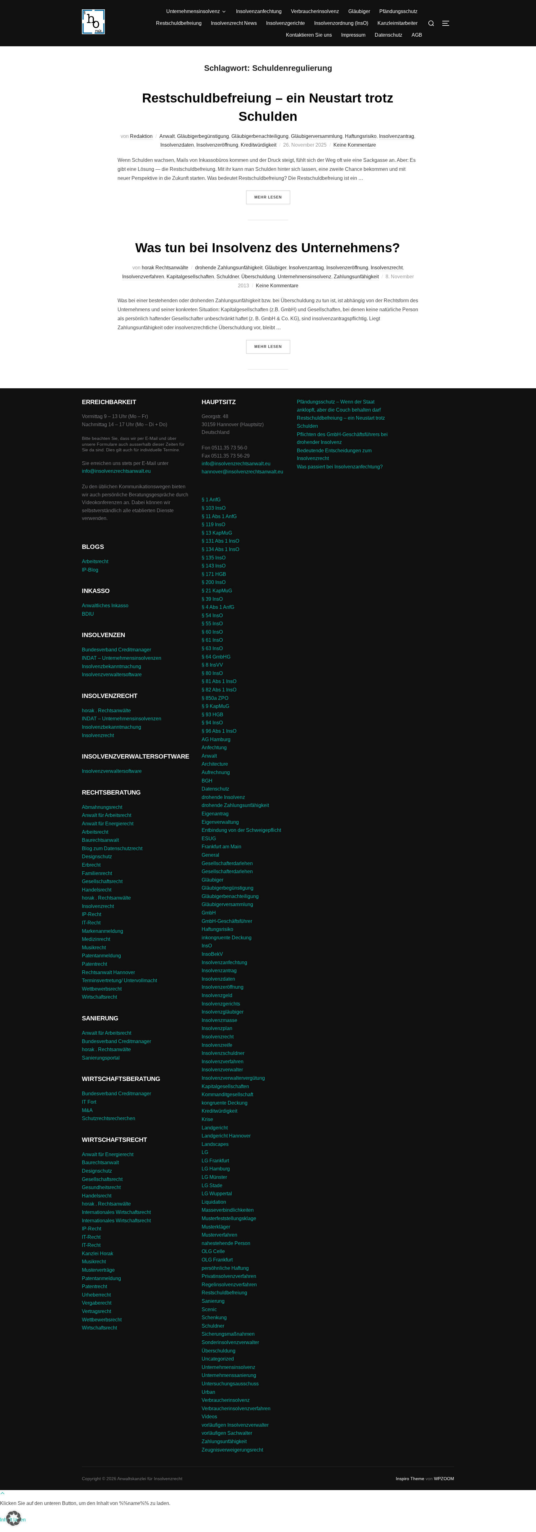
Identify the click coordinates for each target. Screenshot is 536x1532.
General (210, 855)
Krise (207, 1119)
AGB (417, 35)
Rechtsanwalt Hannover (108, 972)
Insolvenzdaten (177, 145)
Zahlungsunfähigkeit (356, 276)
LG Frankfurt (215, 1160)
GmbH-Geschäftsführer (227, 921)
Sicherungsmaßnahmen (228, 1334)
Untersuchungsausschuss (230, 1383)
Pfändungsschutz (398, 11)
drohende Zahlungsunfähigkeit (228, 267)
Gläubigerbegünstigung (203, 136)
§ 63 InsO (212, 648)
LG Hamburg (216, 1168)
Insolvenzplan (217, 1028)
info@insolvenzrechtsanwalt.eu (116, 471)
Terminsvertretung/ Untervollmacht (119, 980)
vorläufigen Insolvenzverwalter (235, 1425)
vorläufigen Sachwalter (227, 1433)
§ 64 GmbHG (216, 656)
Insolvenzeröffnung (217, 145)
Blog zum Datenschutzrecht (112, 848)
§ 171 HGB (214, 574)
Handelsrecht (96, 889)
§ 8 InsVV (212, 665)
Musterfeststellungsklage (229, 1218)
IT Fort (89, 1102)
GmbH (209, 912)
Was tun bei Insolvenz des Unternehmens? (267, 247)
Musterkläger (216, 1226)
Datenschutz (388, 35)
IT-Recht (91, 922)
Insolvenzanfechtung (259, 11)
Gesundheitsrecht (101, 1187)
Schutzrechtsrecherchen (108, 1118)
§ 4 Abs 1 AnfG (218, 607)
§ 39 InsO (212, 599)
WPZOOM (444, 1478)
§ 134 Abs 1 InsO (220, 549)
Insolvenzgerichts (221, 1003)
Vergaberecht (96, 1303)
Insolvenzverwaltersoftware (112, 674)
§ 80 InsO (212, 673)
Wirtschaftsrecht (99, 997)
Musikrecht (94, 947)
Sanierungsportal (101, 1057)
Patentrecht (94, 964)
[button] (13, 1518)
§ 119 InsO (213, 524)
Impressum (353, 35)
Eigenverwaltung (220, 822)
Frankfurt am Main (221, 846)
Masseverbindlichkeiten (228, 1210)
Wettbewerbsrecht (102, 989)
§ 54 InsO (212, 615)
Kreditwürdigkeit (258, 145)
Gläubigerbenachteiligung (259, 136)
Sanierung (213, 1301)
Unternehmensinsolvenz (193, 11)
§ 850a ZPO (215, 698)
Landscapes (215, 1144)
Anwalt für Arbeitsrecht (106, 815)
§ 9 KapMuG (215, 706)
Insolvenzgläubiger (222, 1011)
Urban (208, 1392)
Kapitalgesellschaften (190, 276)
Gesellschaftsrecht (102, 881)
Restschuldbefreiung (179, 23)
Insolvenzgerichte (285, 23)
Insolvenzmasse (219, 1020)
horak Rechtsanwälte (165, 267)
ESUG (209, 838)
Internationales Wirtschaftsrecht (116, 1212)
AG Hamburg (216, 739)
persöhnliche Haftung (225, 1268)
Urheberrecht (96, 1294)
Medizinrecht (96, 939)
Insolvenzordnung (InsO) (341, 23)
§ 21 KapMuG (217, 590)
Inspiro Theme (410, 1478)
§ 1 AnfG (211, 499)
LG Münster (214, 1177)
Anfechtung (214, 747)
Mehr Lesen (272, 197)
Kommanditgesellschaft (227, 1094)
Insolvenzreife (217, 1045)
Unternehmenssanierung (229, 1375)
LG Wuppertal (217, 1193)
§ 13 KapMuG (217, 533)
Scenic (209, 1309)
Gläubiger (359, 11)
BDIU (88, 614)
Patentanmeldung (101, 955)
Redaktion (141, 136)
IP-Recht (91, 914)
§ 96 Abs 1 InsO (219, 731)
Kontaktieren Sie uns (309, 35)
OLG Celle (213, 1251)
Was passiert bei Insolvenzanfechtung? (340, 466)
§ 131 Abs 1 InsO (220, 541)
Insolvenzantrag (396, 136)
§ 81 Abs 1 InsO (219, 681)
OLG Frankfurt (217, 1259)
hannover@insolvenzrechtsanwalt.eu (243, 471)
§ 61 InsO (212, 640)
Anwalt (167, 136)
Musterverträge (98, 1270)
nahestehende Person (226, 1243)
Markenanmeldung (102, 931)
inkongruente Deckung (227, 937)
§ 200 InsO (214, 582)
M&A (87, 1110)
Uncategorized (218, 1358)
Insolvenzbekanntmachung (111, 666)
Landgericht (215, 1127)
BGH (207, 780)
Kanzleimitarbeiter (397, 23)
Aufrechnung (216, 772)
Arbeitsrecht (95, 561)
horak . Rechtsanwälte (106, 710)
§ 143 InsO (214, 565)
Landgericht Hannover (226, 1135)
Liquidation (214, 1202)
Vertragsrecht (96, 1311)
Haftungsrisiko (361, 136)
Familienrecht (97, 873)
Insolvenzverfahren (143, 276)
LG (205, 1152)
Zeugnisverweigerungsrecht (232, 1449)
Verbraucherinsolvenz (315, 11)
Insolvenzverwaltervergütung (233, 1078)
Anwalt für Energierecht (107, 823)
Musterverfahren (219, 1235)
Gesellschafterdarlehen (227, 863)
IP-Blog (90, 569)
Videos (209, 1416)
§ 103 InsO (214, 508)
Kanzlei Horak (97, 1253)
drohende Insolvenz (223, 797)
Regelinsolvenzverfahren (229, 1284)
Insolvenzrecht (387, 267)
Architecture (215, 764)
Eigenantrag (215, 813)
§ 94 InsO (212, 722)
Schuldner (228, 276)
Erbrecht (91, 865)
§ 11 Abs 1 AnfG (219, 516)
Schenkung (214, 1317)
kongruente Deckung (225, 1103)
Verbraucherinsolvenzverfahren (236, 1408)
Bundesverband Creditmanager (116, 649)
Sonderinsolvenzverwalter (230, 1342)
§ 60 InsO (212, 632)
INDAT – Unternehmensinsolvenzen (121, 658)
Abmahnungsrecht (102, 807)
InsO (207, 945)
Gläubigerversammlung (316, 136)
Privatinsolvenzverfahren (229, 1276)
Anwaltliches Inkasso (105, 605)
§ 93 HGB (212, 714)
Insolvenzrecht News (234, 23)
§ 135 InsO (214, 557)
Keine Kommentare (354, 145)
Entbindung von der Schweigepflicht (241, 830)
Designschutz (97, 856)
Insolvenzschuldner (223, 1053)
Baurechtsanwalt (100, 840)
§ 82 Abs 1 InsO (219, 689)
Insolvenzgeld (217, 995)
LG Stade (212, 1185)
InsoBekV (212, 954)
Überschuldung (258, 276)
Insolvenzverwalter (222, 1069)
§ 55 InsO (212, 623)
